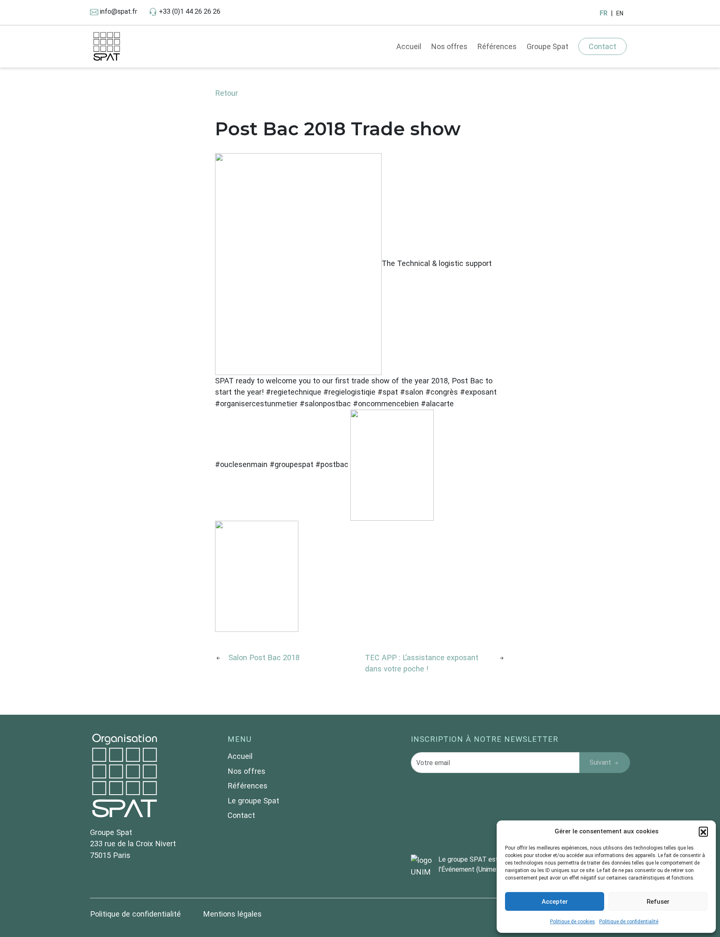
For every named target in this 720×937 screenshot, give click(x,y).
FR (604, 13)
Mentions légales (232, 914)
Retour (226, 93)
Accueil (408, 46)
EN (619, 13)
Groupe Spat (547, 46)
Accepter (555, 901)
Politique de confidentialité (628, 922)
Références (497, 46)
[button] (703, 831)
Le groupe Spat (253, 800)
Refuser (658, 901)
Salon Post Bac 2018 (264, 657)
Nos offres (449, 46)
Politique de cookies (572, 922)
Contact (602, 46)
